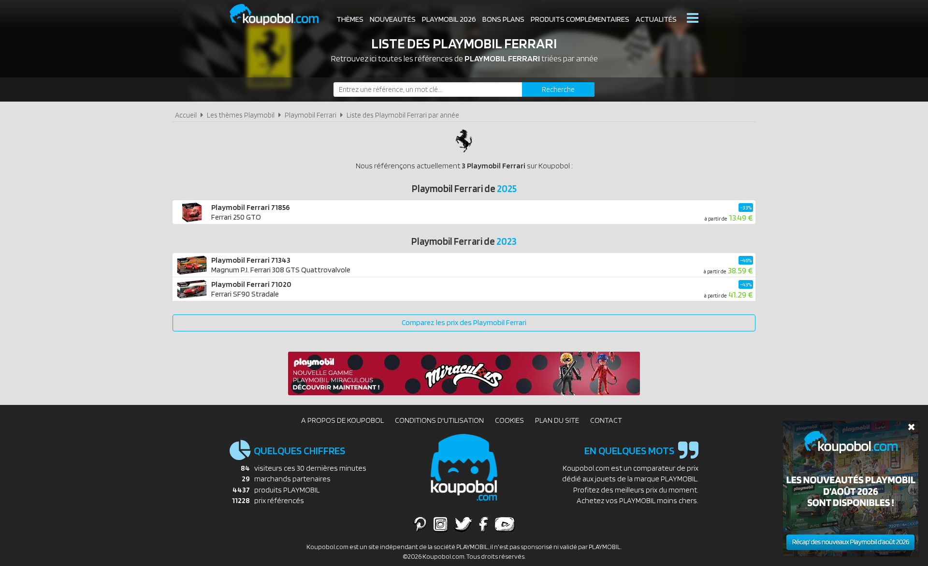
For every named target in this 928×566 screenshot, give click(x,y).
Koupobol (280, 15)
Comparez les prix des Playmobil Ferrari (464, 322)
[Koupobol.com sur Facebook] (483, 524)
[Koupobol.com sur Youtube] (504, 524)
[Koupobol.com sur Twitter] (463, 524)
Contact (606, 420)
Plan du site (557, 420)
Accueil (186, 114)
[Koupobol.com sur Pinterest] (420, 524)
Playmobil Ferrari (310, 114)
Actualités (656, 19)
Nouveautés (393, 19)
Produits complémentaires (580, 19)
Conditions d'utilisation (439, 420)
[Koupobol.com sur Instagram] (440, 524)
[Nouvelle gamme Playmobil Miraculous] (464, 392)
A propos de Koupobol (342, 420)
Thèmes (349, 19)
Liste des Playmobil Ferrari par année (403, 114)
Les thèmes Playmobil (241, 114)
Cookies (509, 420)
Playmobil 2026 (449, 19)
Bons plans (503, 19)
